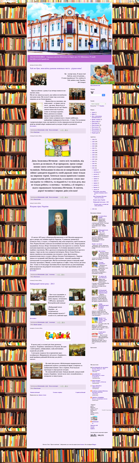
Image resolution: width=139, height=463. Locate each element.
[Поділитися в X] (64, 130)
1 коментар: (52, 274)
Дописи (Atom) (42, 395)
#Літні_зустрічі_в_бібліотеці (99, 382)
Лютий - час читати (97, 244)
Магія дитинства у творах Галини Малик (98, 375)
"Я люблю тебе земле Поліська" (103, 276)
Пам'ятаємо (37, 276)
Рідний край (95, 133)
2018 (93, 157)
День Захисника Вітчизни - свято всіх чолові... (100, 197)
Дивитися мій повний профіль (94, 426)
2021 (93, 150)
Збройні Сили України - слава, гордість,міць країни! (103, 320)
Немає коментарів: (53, 130)
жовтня (96, 174)
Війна (93, 114)
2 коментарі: (52, 322)
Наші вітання (37, 199)
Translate (102, 106)
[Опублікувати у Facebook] (65, 130)
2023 (93, 146)
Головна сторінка (57, 392)
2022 (93, 148)
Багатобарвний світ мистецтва (100, 367)
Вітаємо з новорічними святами (99, 399)
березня (96, 187)
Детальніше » (33, 126)
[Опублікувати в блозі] (62, 130)
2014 (93, 166)
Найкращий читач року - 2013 (42, 283)
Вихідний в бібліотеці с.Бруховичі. (97, 392)
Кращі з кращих (38, 324)
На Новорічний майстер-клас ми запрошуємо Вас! (103, 291)
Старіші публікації (80, 392)
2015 (93, 163)
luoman (82, 444)
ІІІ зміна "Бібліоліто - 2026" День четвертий (99, 369)
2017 (93, 159)
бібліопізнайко (95, 422)
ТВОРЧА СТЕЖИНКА (98, 397)
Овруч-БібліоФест (97, 386)
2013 (93, 168)
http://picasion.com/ (95, 85)
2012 (93, 209)
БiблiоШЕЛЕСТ (96, 374)
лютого (96, 189)
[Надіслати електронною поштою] (61, 130)
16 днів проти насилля (102, 332)
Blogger (94, 444)
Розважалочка (95, 131)
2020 (93, 152)
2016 (93, 161)
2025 (93, 141)
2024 (93, 144)
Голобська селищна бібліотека (100, 391)
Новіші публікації (35, 392)
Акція (93, 112)
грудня (95, 170)
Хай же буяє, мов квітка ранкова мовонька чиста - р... (100, 193)
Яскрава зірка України (39, 206)
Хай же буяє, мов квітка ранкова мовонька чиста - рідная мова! (56, 68)
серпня (95, 178)
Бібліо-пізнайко (96, 380)
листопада (96, 172)
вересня (96, 176)
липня (95, 181)
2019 (93, 155)
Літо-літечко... (102, 251)
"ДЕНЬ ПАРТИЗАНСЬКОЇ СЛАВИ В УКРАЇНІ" (103, 306)
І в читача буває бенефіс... (103, 216)
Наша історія (95, 121)
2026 (93, 139)
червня (96, 183)
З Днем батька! (95, 387)
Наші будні (36, 132)
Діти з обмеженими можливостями (97, 116)
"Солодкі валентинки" (102, 263)
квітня (95, 185)
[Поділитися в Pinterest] (67, 130)
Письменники (95, 129)
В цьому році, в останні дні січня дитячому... (100, 204)
